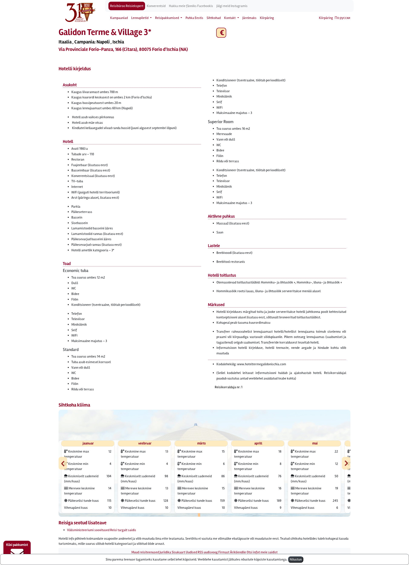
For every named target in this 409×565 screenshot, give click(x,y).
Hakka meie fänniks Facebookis (191, 6)
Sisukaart (178, 552)
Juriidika (165, 552)
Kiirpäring (267, 18)
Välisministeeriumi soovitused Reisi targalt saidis (101, 530)
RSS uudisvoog (208, 552)
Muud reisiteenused (145, 552)
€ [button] (221, 32)
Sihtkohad (214, 18)
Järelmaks (249, 18)
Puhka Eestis (194, 18)
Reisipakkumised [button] (167, 18)
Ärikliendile (238, 552)
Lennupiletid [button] (140, 18)
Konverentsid (156, 6)
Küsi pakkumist (17, 545)
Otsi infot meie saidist (262, 552)
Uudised (191, 552)
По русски (342, 18)
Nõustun (296, 559)
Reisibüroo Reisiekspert (126, 6)
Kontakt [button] (230, 18)
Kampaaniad (119, 18)
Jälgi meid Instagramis (232, 6)
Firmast (223, 552)
